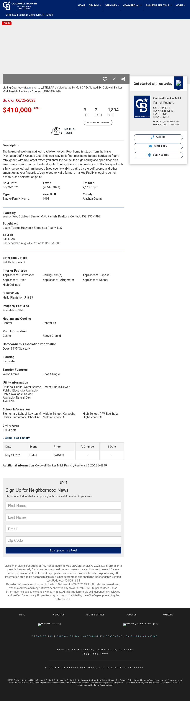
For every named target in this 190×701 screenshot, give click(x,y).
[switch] (104, 79)
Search (95, 7)
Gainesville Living (159, 7)
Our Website (160, 155)
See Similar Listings (98, 122)
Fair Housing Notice (142, 636)
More (181, 7)
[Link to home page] (21, 5)
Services (112, 7)
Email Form (160, 146)
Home (81, 5)
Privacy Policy (68, 636)
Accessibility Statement (102, 636)
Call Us (160, 137)
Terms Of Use (42, 636)
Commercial (132, 7)
